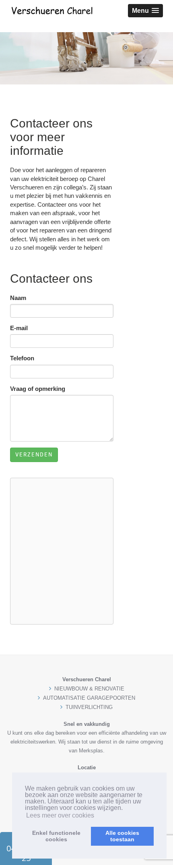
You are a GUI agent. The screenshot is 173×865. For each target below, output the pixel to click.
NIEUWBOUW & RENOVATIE (89, 689)
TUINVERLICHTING (89, 707)
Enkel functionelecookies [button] (56, 836)
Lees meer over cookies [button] (60, 815)
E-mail (19, 328)
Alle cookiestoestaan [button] (122, 836)
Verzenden (34, 454)
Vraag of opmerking (37, 388)
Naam (18, 297)
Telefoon (22, 358)
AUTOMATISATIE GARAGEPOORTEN (89, 698)
